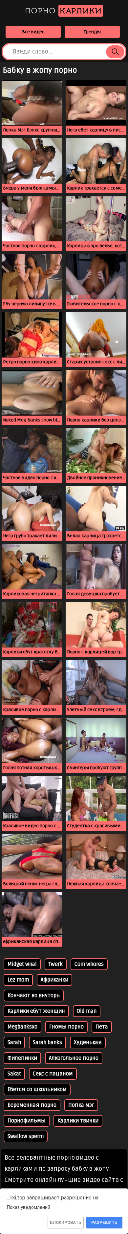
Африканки (54, 980)
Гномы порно (66, 1027)
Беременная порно (32, 1105)
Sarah (14, 1042)
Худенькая (88, 1042)
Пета (102, 1027)
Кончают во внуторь (34, 995)
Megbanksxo (22, 1027)
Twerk (56, 964)
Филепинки (22, 1058)
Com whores (89, 964)
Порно (63, 11)
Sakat (14, 1074)
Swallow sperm (26, 1136)
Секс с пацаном (53, 1074)
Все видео (33, 32)
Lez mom (18, 980)
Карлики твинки (77, 1121)
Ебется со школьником (37, 1089)
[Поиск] (115, 51)
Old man (86, 1011)
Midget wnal (22, 964)
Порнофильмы (27, 1121)
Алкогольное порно (73, 1058)
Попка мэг (81, 1105)
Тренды (92, 32)
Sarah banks (47, 1042)
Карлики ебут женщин (36, 1011)
